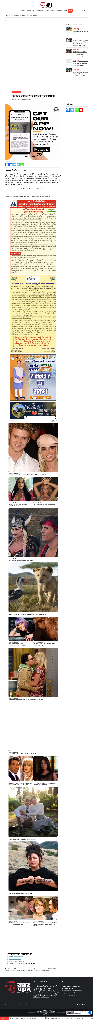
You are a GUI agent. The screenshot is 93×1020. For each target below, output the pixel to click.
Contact (12, 1004)
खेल (33, 10)
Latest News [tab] (70, 24)
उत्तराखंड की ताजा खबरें (19, 970)
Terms (27, 1004)
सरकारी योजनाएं (40, 10)
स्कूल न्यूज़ (59, 10)
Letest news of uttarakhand (30, 968)
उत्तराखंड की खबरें (9, 970)
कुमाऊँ (19, 91)
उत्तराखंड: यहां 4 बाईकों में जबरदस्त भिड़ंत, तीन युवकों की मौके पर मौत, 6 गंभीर (80, 31)
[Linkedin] (10, 164)
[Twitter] (18, 164)
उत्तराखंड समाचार (45, 970)
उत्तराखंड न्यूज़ (37, 970)
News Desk (76, 45)
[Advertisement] (33, 939)
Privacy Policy (34, 1004)
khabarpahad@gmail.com (73, 994)
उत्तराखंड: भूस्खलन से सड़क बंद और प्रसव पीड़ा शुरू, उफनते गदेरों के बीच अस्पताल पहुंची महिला (80, 42)
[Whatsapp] (22, 164)
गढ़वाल (78, 28)
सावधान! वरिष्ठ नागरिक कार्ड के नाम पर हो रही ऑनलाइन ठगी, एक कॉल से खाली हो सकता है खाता (80, 72)
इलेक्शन (47, 10)
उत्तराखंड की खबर (52, 968)
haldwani (10, 968)
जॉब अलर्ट (53, 10)
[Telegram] (14, 164)
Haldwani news (18, 968)
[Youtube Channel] (81, 110)
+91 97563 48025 (70, 996)
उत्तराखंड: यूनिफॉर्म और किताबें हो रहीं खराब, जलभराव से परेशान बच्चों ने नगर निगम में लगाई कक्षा (80, 53)
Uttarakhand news (42, 968)
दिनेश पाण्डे (17, 99)
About (6, 1004)
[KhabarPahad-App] (33, 132)
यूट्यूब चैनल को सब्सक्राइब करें (16, 961)
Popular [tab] (79, 24)
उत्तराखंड (23, 10)
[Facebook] (7, 164)
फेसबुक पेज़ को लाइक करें (15, 959)
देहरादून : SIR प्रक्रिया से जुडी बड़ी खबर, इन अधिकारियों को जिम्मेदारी (62, 1018)
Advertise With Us (20, 1004)
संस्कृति (29, 10)
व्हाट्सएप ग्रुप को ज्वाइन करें (16, 957)
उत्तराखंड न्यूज (29, 970)
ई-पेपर (70, 10)
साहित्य (65, 10)
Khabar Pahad (48, 1010)
